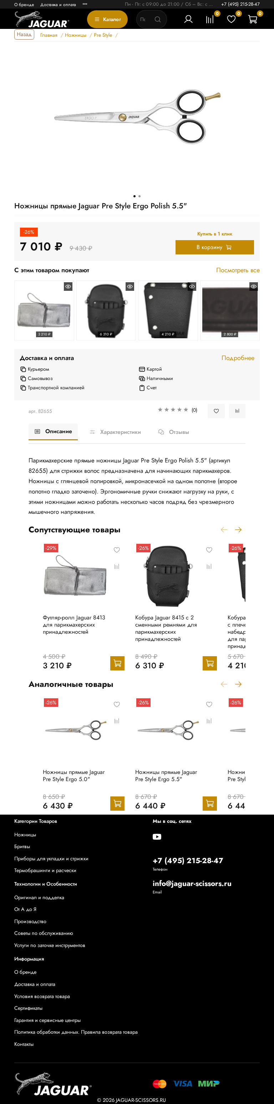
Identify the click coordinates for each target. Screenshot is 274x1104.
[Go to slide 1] (134, 196)
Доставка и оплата (58, 4)
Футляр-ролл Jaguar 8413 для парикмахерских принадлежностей (74, 624)
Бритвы (22, 846)
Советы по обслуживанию (43, 933)
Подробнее (238, 358)
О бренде (24, 4)
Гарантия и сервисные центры (47, 1020)
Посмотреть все (238, 270)
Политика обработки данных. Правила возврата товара (76, 1031)
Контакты (24, 1044)
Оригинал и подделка (39, 897)
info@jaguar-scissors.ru (192, 883)
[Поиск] (158, 19)
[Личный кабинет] (188, 19)
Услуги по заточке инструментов (49, 945)
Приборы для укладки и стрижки (51, 858)
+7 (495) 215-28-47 (240, 4)
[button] (177, 411)
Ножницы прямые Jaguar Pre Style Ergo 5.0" (74, 775)
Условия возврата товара (42, 996)
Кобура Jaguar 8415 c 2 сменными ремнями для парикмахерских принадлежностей (166, 628)
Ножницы (25, 834)
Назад (24, 34)
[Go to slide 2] (139, 196)
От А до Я (25, 909)
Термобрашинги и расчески (45, 870)
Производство (30, 921)
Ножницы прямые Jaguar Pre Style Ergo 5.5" (166, 775)
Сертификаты (28, 1008)
